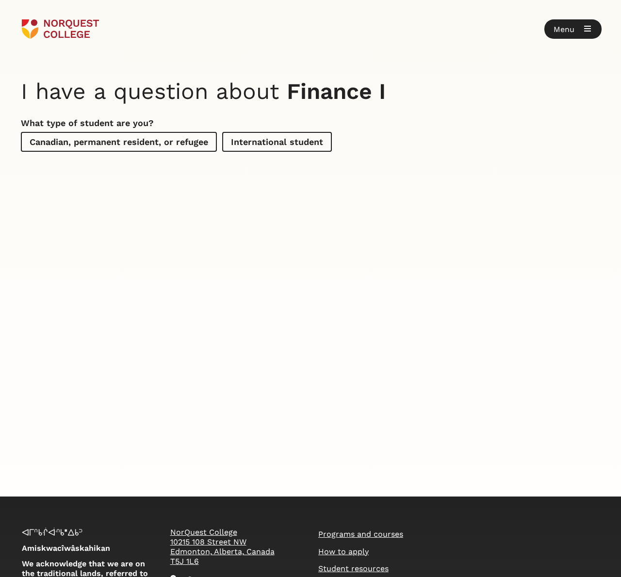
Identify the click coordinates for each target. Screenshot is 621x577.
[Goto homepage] (60, 29)
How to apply (343, 551)
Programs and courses (360, 534)
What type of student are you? (87, 123)
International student (277, 142)
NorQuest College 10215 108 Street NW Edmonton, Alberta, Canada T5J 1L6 (222, 547)
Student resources (353, 568)
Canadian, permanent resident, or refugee (119, 142)
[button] (573, 29)
